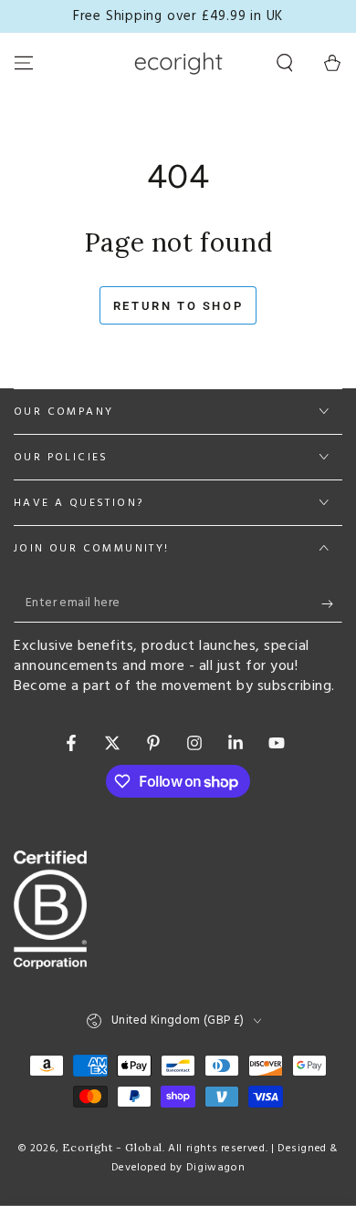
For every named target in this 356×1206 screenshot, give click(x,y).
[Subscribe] (331, 604)
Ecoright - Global (112, 1147)
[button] (285, 62)
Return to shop (178, 306)
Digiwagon (215, 1168)
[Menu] (23, 62)
